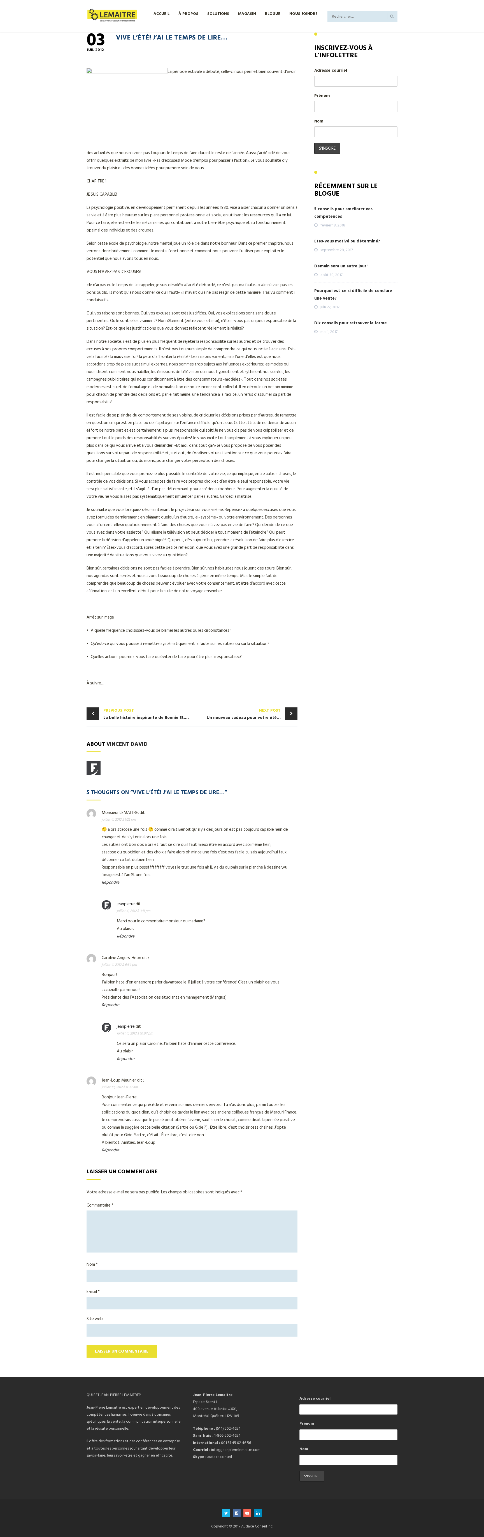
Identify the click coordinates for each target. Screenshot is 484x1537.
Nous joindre (303, 13)
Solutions (218, 13)
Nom (92, 1264)
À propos (188, 13)
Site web (95, 1318)
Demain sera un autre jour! (340, 266)
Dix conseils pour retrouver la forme (350, 323)
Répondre (110, 882)
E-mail (93, 1291)
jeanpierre (126, 904)
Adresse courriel (330, 70)
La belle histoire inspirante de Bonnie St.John (147, 714)
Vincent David (127, 743)
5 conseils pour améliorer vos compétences (343, 212)
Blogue (272, 13)
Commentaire (100, 1205)
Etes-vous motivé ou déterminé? (347, 241)
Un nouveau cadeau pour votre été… (244, 714)
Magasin (247, 13)
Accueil (161, 13)
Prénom (322, 95)
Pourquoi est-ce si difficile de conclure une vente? (353, 294)
